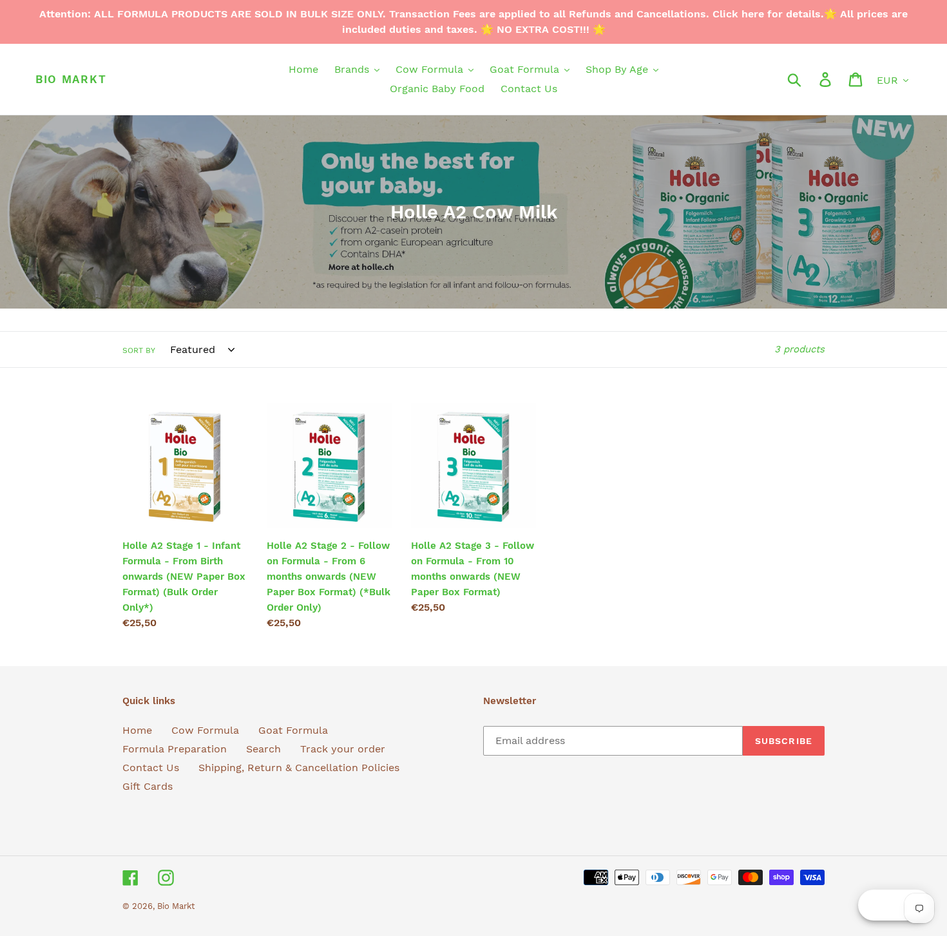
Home (137, 730)
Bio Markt (70, 79)
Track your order (342, 749)
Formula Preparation (174, 749)
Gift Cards (147, 786)
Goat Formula (293, 730)
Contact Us (150, 767)
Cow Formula (205, 730)
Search (263, 749)
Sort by (138, 350)
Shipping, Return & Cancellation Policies (298, 767)
